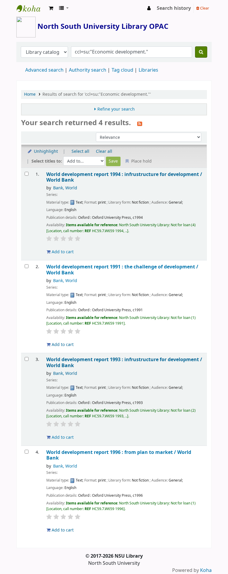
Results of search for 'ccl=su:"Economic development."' (96, 94)
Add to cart (62, 252)
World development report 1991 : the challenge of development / (122, 270)
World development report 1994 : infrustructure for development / (124, 177)
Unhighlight (45, 151)
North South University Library (31, 8)
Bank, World (65, 188)
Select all (80, 151)
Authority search (87, 70)
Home (30, 94)
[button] (51, 8)
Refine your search (116, 109)
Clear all (104, 151)
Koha (206, 570)
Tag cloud (122, 70)
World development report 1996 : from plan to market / (118, 455)
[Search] (201, 52)
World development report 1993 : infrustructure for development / (124, 362)
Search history (174, 8)
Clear (204, 8)
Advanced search (44, 70)
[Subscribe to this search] (140, 123)
